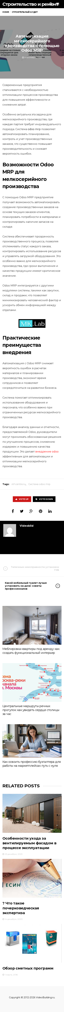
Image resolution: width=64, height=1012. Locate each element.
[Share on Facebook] (13, 511)
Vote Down (46, 499)
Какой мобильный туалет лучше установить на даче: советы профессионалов (26, 585)
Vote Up (24, 499)
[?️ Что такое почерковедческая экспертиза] (32, 878)
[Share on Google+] (31, 511)
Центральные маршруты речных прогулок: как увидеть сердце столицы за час (30, 710)
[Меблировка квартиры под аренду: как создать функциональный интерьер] (32, 625)
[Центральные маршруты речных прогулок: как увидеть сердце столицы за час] (32, 682)
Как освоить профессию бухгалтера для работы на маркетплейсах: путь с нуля (31, 764)
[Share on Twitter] (21, 511)
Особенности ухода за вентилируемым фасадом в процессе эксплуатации (29, 843)
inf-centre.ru (19, 484)
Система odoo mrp (39, 484)
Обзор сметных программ (27, 968)
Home (5, 12)
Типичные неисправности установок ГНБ (35, 568)
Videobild (26, 525)
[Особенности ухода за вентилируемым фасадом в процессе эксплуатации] (32, 813)
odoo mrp (34, 129)
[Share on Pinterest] (40, 511)
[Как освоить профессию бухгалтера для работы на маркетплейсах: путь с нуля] (32, 741)
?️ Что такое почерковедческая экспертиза (20, 908)
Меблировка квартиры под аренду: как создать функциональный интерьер (30, 651)
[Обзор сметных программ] (32, 943)
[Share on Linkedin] (50, 511)
